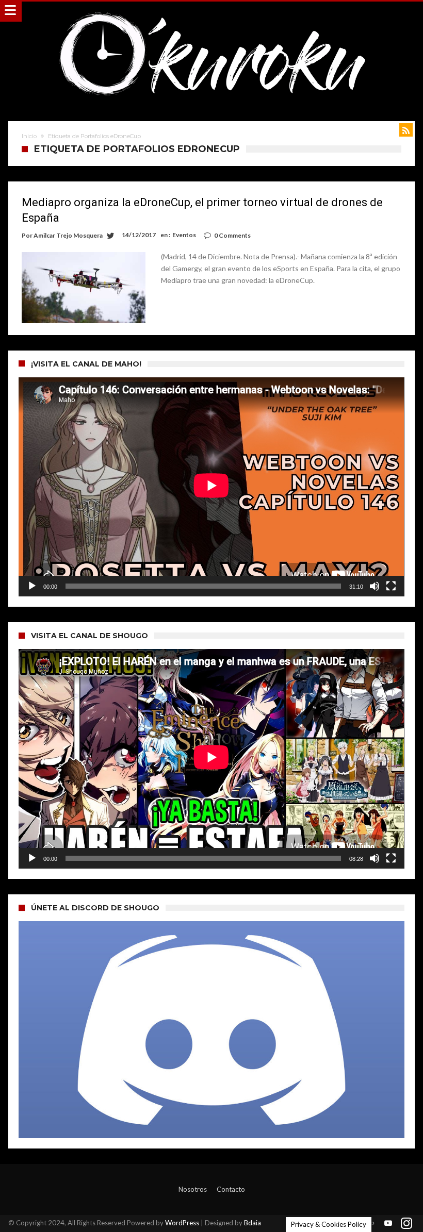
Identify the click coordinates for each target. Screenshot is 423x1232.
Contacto (231, 1189)
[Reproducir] (32, 586)
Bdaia (252, 1223)
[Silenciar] (374, 586)
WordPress (182, 1223)
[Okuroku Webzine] (211, 11)
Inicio (29, 136)
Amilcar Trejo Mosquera (68, 235)
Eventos (184, 235)
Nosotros (192, 1189)
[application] (211, 487)
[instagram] (406, 1223)
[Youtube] (388, 1223)
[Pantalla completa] (391, 586)
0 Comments (232, 235)
